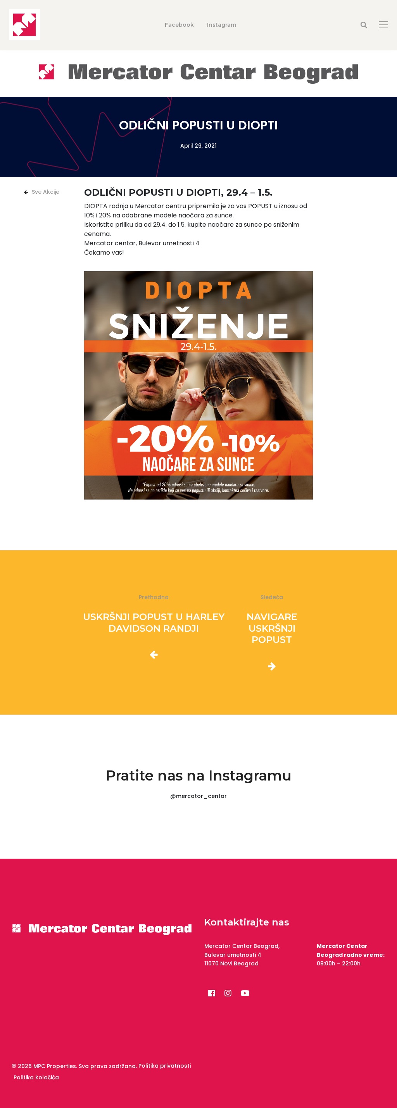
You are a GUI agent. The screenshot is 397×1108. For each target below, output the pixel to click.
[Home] (198, 73)
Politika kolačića (36, 1077)
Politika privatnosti (164, 1066)
